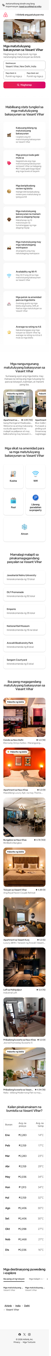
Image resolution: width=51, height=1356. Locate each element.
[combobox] (24, 66)
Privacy (17, 1342)
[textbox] (14, 76)
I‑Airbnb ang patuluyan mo (30, 14)
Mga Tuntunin (29, 1342)
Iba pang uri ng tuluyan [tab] (14, 1279)
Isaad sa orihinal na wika (30, 6)
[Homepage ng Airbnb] (5, 14)
